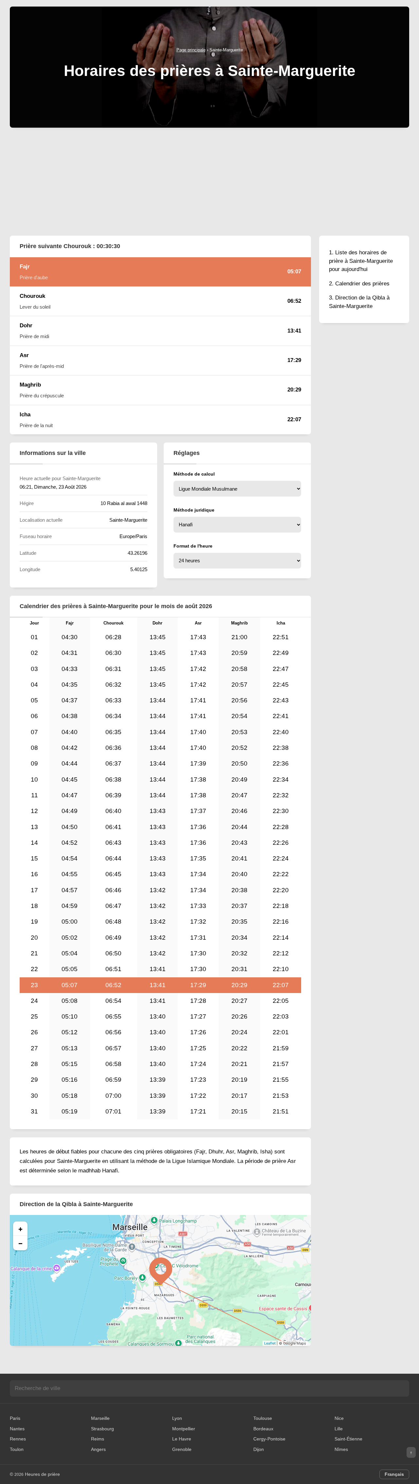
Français (394, 1474)
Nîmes (341, 1449)
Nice (339, 1418)
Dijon (258, 1449)
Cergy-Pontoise (269, 1438)
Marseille (100, 1418)
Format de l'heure (192, 546)
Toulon (17, 1449)
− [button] (20, 1243)
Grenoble (181, 1449)
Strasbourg (102, 1428)
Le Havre (181, 1438)
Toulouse (262, 1418)
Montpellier (183, 1428)
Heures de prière (42, 1474)
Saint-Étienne (348, 1438)
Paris (15, 1418)
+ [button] (20, 1228)
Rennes (18, 1438)
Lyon (177, 1418)
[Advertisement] (209, 181)
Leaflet (270, 1343)
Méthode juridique (193, 510)
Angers (98, 1449)
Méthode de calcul (194, 474)
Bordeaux (263, 1428)
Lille (339, 1428)
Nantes (17, 1428)
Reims (97, 1438)
